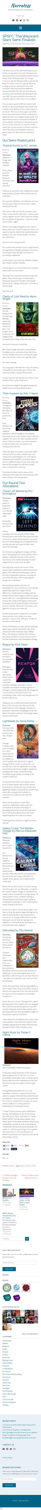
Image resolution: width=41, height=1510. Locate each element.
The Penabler (8, 1391)
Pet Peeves (7, 1372)
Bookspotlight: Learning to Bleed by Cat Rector (19, 1438)
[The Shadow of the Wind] (9, 1330)
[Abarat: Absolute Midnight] (18, 1316)
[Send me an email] (13, 20)
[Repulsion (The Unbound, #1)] (13, 1316)
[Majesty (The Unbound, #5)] (9, 1316)
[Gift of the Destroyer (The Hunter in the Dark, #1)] (5, 1330)
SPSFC (33, 1166)
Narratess (20, 5)
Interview (6, 1357)
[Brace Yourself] (36, 1316)
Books (12, 1166)
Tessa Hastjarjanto (28, 44)
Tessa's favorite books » (30, 1334)
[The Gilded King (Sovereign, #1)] (9, 1323)
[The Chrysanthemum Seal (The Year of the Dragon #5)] (5, 1316)
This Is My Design (9, 1394)
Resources (6, 1377)
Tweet (21, 1145)
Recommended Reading (12, 1374)
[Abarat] (36, 1323)
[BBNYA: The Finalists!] (10, 1193)
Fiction (5, 1355)
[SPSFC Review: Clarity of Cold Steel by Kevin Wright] (26, 1193)
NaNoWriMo (7, 1363)
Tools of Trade (8, 1400)
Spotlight (6, 1388)
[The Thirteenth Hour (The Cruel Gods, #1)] (13, 1323)
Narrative (6, 1366)
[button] (20, 28)
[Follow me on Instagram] (24, 20)
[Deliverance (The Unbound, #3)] (18, 1323)
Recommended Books (11, 1307)
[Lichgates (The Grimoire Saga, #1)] (5, 1323)
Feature (5, 1352)
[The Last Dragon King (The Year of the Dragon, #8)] (22, 1323)
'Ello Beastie (7, 1341)
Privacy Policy (7, 1458)
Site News (6, 1385)
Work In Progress (9, 1402)
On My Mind (7, 1369)
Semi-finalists (26, 1166)
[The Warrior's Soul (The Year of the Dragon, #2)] (27, 1316)
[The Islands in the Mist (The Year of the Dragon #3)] (27, 1323)
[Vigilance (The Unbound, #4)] (31, 1316)
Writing (5, 1405)
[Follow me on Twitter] (21, 20)
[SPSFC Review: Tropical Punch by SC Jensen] (11, 1223)
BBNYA (5, 1344)
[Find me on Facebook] (17, 20)
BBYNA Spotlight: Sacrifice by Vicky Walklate (10, 1177)
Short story (7, 1383)
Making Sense (8, 1360)
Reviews (6, 1380)
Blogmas (6, 1346)
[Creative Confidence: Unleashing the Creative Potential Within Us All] (22, 1316)
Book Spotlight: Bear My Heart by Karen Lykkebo (20, 1433)
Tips (4, 1397)
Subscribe (9, 1269)
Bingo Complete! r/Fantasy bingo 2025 (17, 1435)
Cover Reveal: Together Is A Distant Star (17, 1430)
